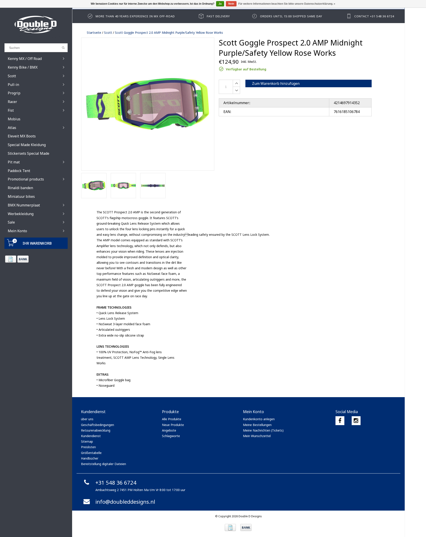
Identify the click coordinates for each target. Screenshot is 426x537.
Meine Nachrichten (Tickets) (263, 430)
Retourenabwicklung (95, 430)
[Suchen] (63, 47)
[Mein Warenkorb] (11, 245)
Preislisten (88, 447)
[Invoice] (10, 259)
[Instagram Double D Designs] (356, 420)
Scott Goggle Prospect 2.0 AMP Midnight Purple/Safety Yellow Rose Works (169, 32)
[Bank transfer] (22, 259)
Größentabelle (91, 453)
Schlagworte (171, 436)
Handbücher (89, 458)
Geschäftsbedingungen (97, 425)
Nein (231, 3)
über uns (87, 419)
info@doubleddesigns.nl (125, 501)
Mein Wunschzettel (257, 436)
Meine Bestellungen (257, 425)
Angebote (169, 430)
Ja (220, 3)
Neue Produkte (173, 425)
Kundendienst (91, 436)
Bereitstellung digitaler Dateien (103, 464)
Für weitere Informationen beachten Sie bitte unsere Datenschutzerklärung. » (286, 3)
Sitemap (87, 441)
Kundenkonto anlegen (259, 419)
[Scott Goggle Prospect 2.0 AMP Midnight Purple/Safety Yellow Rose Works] (147, 104)
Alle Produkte (171, 419)
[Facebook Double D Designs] (339, 420)
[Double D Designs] (36, 24)
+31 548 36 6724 (115, 482)
